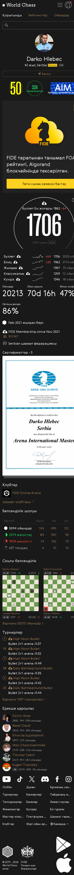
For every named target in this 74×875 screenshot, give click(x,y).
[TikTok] (19, 779)
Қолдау (31, 809)
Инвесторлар (59, 802)
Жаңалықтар (11, 809)
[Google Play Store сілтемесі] (64, 845)
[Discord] (45, 779)
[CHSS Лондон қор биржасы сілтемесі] (28, 852)
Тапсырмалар (12, 802)
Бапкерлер (34, 794)
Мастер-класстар (15, 816)
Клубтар (8, 824)
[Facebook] (57, 779)
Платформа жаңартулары (44, 816)
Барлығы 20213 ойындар (21, 623)
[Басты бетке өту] (18, 5)
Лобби (7, 787)
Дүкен (30, 787)
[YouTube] (6, 779)
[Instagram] (69, 779)
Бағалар (32, 802)
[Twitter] (32, 779)
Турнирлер (10, 794)
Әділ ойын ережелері (41, 824)
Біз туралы (57, 809)
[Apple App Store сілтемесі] (64, 863)
